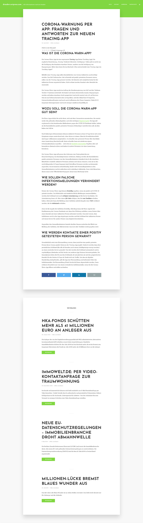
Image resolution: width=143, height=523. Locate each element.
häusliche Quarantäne (78, 144)
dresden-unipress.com (12, 4)
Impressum (124, 4)
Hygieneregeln (84, 121)
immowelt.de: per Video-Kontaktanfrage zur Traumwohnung (69, 377)
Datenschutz (133, 4)
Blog (110, 4)
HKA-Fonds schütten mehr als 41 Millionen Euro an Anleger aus (68, 326)
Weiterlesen (48, 352)
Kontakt (116, 4)
